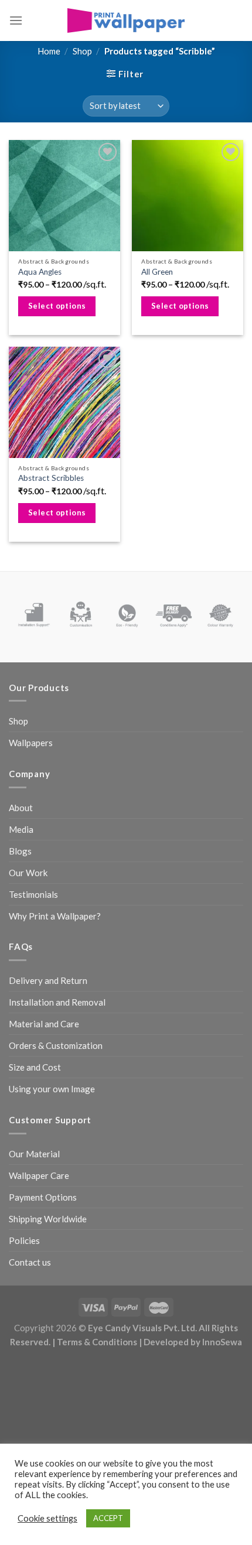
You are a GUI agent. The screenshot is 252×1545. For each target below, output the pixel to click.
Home (49, 51)
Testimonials (33, 894)
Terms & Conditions (97, 1342)
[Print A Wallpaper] (126, 20)
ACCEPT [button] (108, 1518)
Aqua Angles (40, 271)
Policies (24, 1240)
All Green (157, 271)
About (21, 807)
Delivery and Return (48, 980)
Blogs (20, 851)
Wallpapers (31, 742)
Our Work (28, 872)
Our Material (34, 1154)
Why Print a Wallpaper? (55, 916)
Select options (57, 305)
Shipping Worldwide (48, 1219)
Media (21, 829)
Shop (82, 51)
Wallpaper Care (39, 1175)
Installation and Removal (57, 1002)
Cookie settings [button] (47, 1518)
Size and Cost (35, 1067)
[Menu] (16, 20)
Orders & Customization (56, 1045)
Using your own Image (52, 1088)
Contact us (30, 1262)
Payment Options (43, 1197)
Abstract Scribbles (51, 478)
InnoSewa (222, 1342)
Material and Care (44, 1023)
